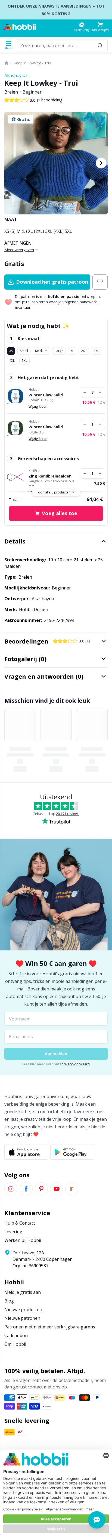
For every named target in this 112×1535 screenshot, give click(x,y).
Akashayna (15, 75)
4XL (12, 360)
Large (59, 351)
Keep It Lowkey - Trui (32, 62)
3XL (96, 351)
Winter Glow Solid (46, 395)
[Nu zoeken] (100, 45)
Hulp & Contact (19, 1223)
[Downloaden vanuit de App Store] (26, 1152)
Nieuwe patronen (22, 1318)
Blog (9, 1301)
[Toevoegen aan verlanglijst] (100, 282)
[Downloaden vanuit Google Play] (72, 1152)
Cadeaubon (16, 1335)
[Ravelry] (71, 1188)
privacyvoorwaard (75, 1064)
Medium (41, 351)
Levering (13, 1232)
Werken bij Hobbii (22, 1240)
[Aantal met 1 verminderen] (84, 392)
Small (24, 351)
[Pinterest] (41, 1188)
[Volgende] (101, 163)
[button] (100, 27)
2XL (83, 351)
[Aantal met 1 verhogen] (100, 392)
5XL (24, 360)
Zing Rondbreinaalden (50, 476)
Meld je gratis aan (22, 1292)
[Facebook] (26, 1188)
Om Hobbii (15, 1344)
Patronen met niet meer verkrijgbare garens (49, 1327)
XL (72, 351)
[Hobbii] (19, 27)
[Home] (6, 63)
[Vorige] (10, 163)
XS (11, 351)
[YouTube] (56, 1188)
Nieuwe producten (23, 1309)
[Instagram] (10, 1188)
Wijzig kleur (38, 406)
